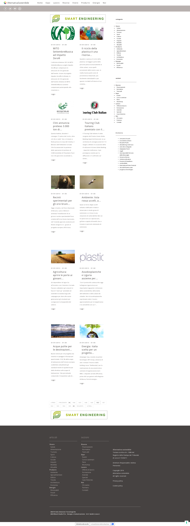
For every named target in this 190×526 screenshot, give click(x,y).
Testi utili (119, 91)
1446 (73, 402)
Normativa (120, 89)
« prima (53, 402)
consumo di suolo (125, 138)
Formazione (120, 108)
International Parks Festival (128, 165)
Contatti (119, 122)
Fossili (118, 65)
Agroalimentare (121, 51)
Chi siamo (120, 118)
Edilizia (119, 53)
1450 (97, 402)
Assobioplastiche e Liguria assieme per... (91, 275)
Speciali (119, 112)
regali (121, 151)
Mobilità (119, 43)
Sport (118, 34)
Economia (120, 59)
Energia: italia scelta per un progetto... (90, 349)
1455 (69, 406)
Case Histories (121, 114)
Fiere (118, 99)
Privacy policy (118, 481)
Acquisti (119, 41)
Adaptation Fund (125, 149)
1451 (103, 402)
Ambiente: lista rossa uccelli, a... (91, 199)
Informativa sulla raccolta (82, 524)
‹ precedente (62, 402)
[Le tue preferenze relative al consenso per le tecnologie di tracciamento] (186, 522)
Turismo (119, 32)
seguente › (80, 406)
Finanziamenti (121, 87)
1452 (51, 406)
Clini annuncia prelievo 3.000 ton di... (61, 126)
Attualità (119, 45)
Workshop (120, 101)
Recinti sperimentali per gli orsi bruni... (62, 200)
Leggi (53, 94)
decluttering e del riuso (126, 145)
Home (40, 3)
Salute (119, 28)
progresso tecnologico (126, 169)
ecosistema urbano (125, 141)
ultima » (89, 406)
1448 (85, 402)
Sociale (119, 38)
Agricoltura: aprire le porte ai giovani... (62, 275)
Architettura (120, 57)
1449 (91, 402)
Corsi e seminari (121, 97)
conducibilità (123, 163)
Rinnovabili (120, 63)
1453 (57, 406)
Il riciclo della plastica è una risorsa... (90, 52)
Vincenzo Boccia (124, 157)
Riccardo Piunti (124, 143)
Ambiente (119, 49)
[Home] (16, 3)
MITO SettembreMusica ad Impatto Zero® (63, 53)
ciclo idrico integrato (126, 147)
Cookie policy (118, 486)
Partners (119, 120)
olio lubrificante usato (126, 167)
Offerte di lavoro (122, 106)
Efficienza (120, 67)
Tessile (119, 55)
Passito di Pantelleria (126, 161)
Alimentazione (121, 30)
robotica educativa (125, 159)
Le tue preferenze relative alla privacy (100, 524)
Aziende (119, 110)
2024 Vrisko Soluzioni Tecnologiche (63, 512)
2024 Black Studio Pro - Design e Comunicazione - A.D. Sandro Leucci (75, 514)
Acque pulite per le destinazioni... (62, 348)
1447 (79, 402)
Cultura (119, 36)
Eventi (118, 95)
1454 (63, 406)
